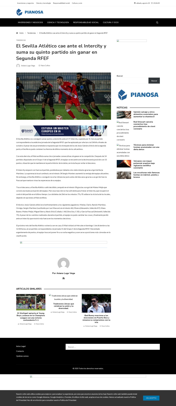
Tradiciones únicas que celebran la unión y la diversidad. (63, 306)
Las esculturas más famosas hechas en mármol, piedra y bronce (146, 174)
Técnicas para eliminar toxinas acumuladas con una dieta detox (146, 147)
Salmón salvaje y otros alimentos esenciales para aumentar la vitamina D (145, 114)
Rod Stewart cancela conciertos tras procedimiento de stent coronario (144, 125)
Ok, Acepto (151, 398)
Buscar (120, 76)
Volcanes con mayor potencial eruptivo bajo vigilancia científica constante (144, 164)
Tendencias (21, 40)
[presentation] (18, 311)
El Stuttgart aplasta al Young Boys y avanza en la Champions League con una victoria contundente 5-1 (31, 316)
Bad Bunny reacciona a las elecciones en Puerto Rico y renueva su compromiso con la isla (96, 319)
